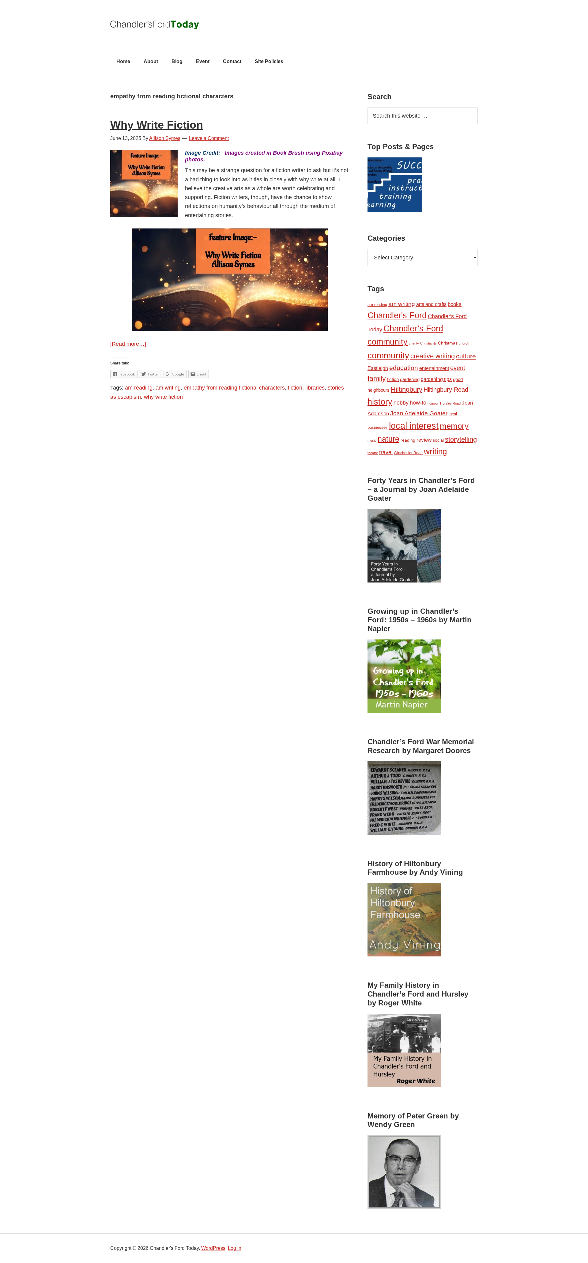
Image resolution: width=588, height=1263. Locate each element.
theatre (373, 453)
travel (386, 452)
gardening (410, 379)
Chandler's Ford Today (294, 24)
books (455, 304)
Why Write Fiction (156, 125)
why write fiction (163, 397)
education (403, 367)
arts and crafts (431, 304)
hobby (401, 403)
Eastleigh (378, 368)
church (464, 343)
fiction (295, 388)
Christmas (448, 343)
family (377, 379)
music (372, 440)
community (388, 355)
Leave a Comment (209, 138)
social (438, 440)
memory (454, 426)
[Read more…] (128, 344)
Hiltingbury (406, 389)
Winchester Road (408, 453)
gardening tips (436, 379)
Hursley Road (450, 403)
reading (408, 440)
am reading (139, 388)
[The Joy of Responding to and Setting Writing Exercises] (395, 185)
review (424, 440)
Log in (234, 1248)
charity (414, 343)
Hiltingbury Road (446, 389)
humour (433, 403)
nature (388, 439)
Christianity (428, 343)
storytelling (461, 439)
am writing (168, 388)
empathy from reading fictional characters (234, 388)
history (380, 401)
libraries (315, 388)
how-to (418, 403)
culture (466, 356)
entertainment (434, 368)
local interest (414, 425)
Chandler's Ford (397, 315)
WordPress (213, 1248)
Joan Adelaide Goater (418, 413)
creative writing (432, 356)
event (457, 367)
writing (435, 451)
